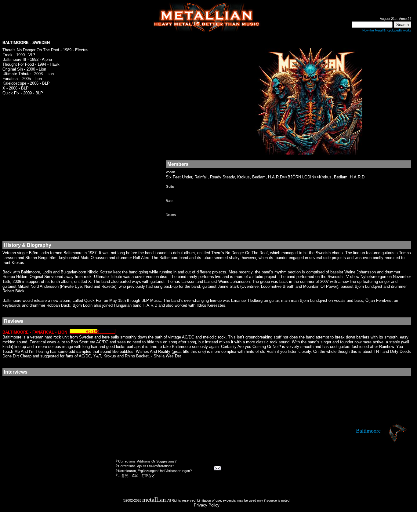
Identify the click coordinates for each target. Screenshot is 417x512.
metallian (154, 499)
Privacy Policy (206, 505)
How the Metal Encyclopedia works (386, 30)
